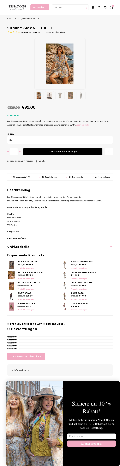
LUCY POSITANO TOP (82, 282)
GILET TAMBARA (79, 303)
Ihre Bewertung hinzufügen (54, 32)
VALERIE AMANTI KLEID (30, 272)
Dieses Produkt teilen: (20, 161)
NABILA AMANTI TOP (82, 261)
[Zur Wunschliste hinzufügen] (109, 151)
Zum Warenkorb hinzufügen (62, 151)
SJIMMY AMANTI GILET (29, 19)
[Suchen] (86, 7)
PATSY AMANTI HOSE (29, 282)
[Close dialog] (9, 384)
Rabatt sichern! (91, 443)
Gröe (10, 134)
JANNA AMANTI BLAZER (83, 272)
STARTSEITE (12, 19)
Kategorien (38, 7)
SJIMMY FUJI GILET (27, 303)
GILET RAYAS (24, 293)
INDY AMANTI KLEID (28, 261)
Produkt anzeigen (26, 268)
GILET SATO (77, 293)
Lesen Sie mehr (82, 125)
